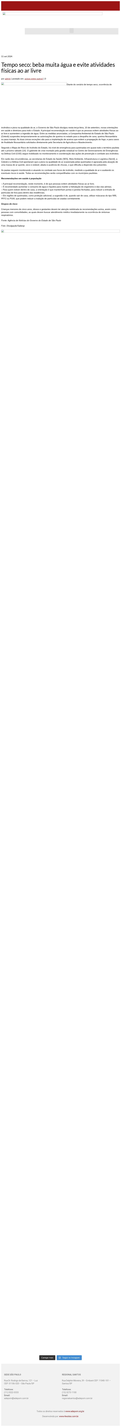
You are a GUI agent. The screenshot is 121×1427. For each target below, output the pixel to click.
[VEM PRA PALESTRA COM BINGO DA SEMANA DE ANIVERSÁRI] (75, 1227)
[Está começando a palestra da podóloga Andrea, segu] (45, 1157)
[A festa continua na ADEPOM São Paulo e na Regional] (75, 931)
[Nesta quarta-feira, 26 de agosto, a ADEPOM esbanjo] (105, 703)
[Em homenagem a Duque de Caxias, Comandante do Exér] (75, 1098)
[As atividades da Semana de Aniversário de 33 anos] (75, 654)
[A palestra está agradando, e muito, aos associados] (15, 1175)
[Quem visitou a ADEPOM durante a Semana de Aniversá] (45, 456)
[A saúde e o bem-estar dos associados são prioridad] (45, 628)
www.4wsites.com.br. (69, 1416)
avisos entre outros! (34, 79)
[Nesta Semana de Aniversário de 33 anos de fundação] (15, 471)
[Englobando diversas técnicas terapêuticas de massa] (105, 1252)
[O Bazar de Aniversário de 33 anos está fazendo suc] (45, 1052)
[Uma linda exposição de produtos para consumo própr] (105, 875)
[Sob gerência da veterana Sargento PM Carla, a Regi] (105, 1079)
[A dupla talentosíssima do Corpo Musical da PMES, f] (15, 1061)
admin (8, 79)
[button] (72, 30)
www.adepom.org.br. (75, 1411)
